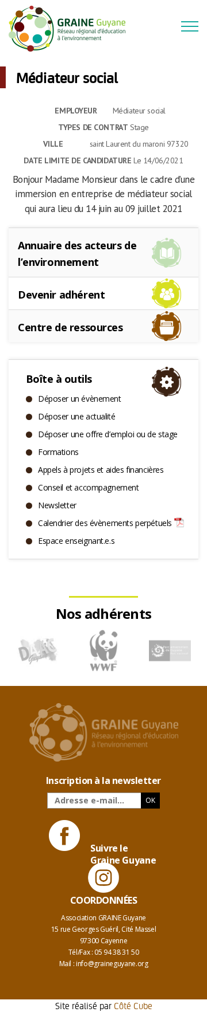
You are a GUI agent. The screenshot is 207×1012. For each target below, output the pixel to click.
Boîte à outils (58, 379)
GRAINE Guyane (72, 29)
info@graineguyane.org (112, 963)
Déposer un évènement (79, 398)
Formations (58, 451)
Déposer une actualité (76, 416)
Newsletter (57, 505)
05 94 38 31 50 (116, 952)
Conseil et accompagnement (88, 487)
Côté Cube (133, 1005)
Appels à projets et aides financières (100, 469)
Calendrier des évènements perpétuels (105, 522)
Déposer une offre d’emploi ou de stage (108, 434)
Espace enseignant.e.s (76, 540)
